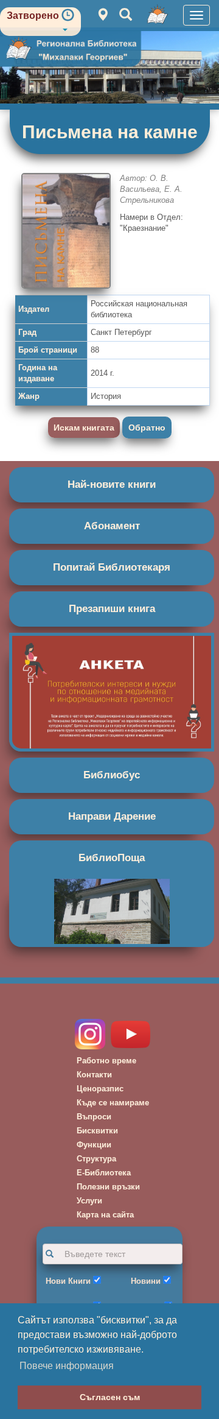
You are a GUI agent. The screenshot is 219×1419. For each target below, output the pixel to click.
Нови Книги (68, 1281)
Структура (96, 1158)
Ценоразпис (100, 1088)
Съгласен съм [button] (110, 1397)
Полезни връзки (108, 1186)
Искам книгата (84, 427)
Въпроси (94, 1116)
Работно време (106, 1060)
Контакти (94, 1074)
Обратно (146, 427)
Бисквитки (97, 1130)
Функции (94, 1144)
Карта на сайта (105, 1214)
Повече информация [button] (66, 1366)
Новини (146, 1281)
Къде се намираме (113, 1102)
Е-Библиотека (104, 1172)
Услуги (89, 1200)
